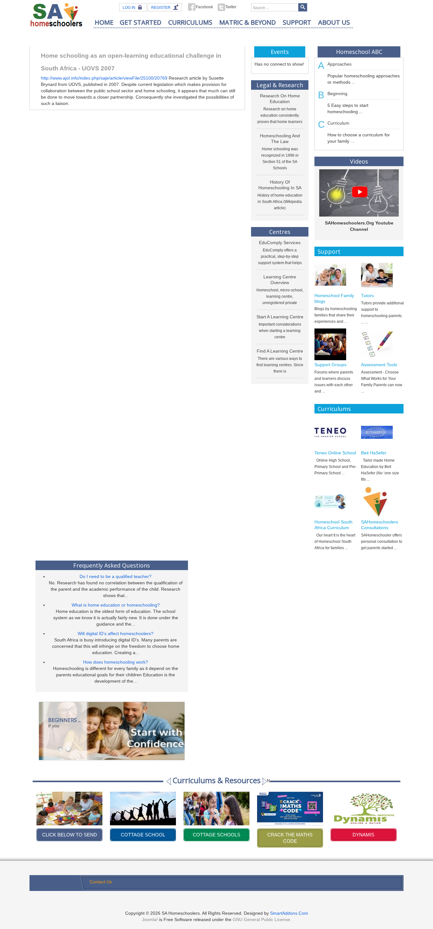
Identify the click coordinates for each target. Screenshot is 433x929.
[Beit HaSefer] (382, 432)
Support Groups (330, 364)
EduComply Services (280, 242)
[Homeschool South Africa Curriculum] (335, 501)
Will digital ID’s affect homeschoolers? (115, 633)
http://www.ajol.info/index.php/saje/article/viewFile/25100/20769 (105, 78)
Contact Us (101, 881)
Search (302, 7)
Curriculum (338, 123)
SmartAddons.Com (289, 913)
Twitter (230, 7)
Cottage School (69, 834)
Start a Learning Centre (279, 316)
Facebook (204, 7)
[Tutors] (382, 275)
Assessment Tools (379, 364)
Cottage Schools (143, 834)
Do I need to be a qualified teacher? (116, 576)
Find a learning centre (280, 351)
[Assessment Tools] (382, 344)
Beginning (337, 93)
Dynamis (290, 834)
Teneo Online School (335, 452)
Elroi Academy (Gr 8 (363, 834)
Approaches (339, 64)
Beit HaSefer (373, 452)
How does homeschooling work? (115, 662)
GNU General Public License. (262, 919)
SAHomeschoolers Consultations (379, 524)
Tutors (367, 295)
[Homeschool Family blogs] (335, 275)
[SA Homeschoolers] (56, 14)
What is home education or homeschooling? (116, 604)
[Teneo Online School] (335, 432)
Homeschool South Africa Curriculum (333, 524)
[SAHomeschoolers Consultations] (382, 501)
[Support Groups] (335, 344)
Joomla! (150, 919)
